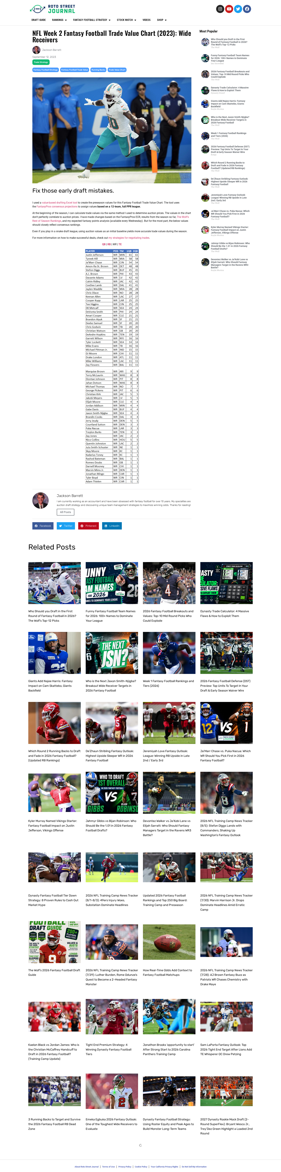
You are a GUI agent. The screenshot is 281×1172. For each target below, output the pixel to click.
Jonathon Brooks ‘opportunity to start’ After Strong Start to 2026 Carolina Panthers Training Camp (168, 1049)
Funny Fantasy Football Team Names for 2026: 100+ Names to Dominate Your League (230, 58)
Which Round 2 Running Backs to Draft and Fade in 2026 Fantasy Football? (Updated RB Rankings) (228, 165)
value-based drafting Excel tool (59, 202)
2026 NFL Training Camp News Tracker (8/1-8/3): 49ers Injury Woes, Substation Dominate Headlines (112, 900)
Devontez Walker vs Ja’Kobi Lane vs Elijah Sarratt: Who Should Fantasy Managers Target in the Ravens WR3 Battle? (229, 263)
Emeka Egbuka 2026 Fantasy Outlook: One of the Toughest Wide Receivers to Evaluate (111, 1124)
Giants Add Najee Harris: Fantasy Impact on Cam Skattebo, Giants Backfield (228, 104)
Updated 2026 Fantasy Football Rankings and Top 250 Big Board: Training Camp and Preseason (165, 900)
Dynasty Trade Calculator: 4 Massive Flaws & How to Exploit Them (230, 89)
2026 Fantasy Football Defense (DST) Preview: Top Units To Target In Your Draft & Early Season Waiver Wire (230, 149)
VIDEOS (147, 19)
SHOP (160, 19)
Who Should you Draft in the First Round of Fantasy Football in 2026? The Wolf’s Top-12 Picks (229, 42)
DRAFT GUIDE (39, 19)
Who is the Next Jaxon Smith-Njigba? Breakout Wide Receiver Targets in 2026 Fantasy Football (230, 120)
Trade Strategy (41, 62)
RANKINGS (57, 19)
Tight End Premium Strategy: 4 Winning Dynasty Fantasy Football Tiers (108, 1049)
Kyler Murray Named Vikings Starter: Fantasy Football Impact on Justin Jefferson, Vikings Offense (230, 230)
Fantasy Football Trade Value (74, 70)
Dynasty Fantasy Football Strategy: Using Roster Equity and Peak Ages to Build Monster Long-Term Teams (168, 1124)
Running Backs (98, 70)
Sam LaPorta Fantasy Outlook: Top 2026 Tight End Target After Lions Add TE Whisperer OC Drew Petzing (226, 1049)
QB (104, 244)
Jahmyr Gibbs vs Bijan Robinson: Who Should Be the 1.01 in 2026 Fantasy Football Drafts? (230, 246)
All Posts (65, 512)
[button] (43, 526)
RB (109, 244)
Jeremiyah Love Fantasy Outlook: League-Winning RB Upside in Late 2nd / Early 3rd (229, 198)
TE (120, 244)
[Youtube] (229, 9)
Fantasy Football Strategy (45, 70)
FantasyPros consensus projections (57, 206)
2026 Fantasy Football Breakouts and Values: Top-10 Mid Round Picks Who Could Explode (230, 74)
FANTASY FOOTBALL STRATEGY (90, 19)
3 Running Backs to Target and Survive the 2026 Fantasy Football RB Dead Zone (54, 1124)
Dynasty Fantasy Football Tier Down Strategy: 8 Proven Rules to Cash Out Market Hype (53, 900)
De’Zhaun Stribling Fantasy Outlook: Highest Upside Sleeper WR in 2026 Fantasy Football (229, 181)
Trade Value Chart (117, 70)
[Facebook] (247, 9)
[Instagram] (220, 9)
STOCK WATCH (125, 19)
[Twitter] (238, 9)
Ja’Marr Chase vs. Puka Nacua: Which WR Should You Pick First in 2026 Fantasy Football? (230, 214)
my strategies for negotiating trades (128, 237)
